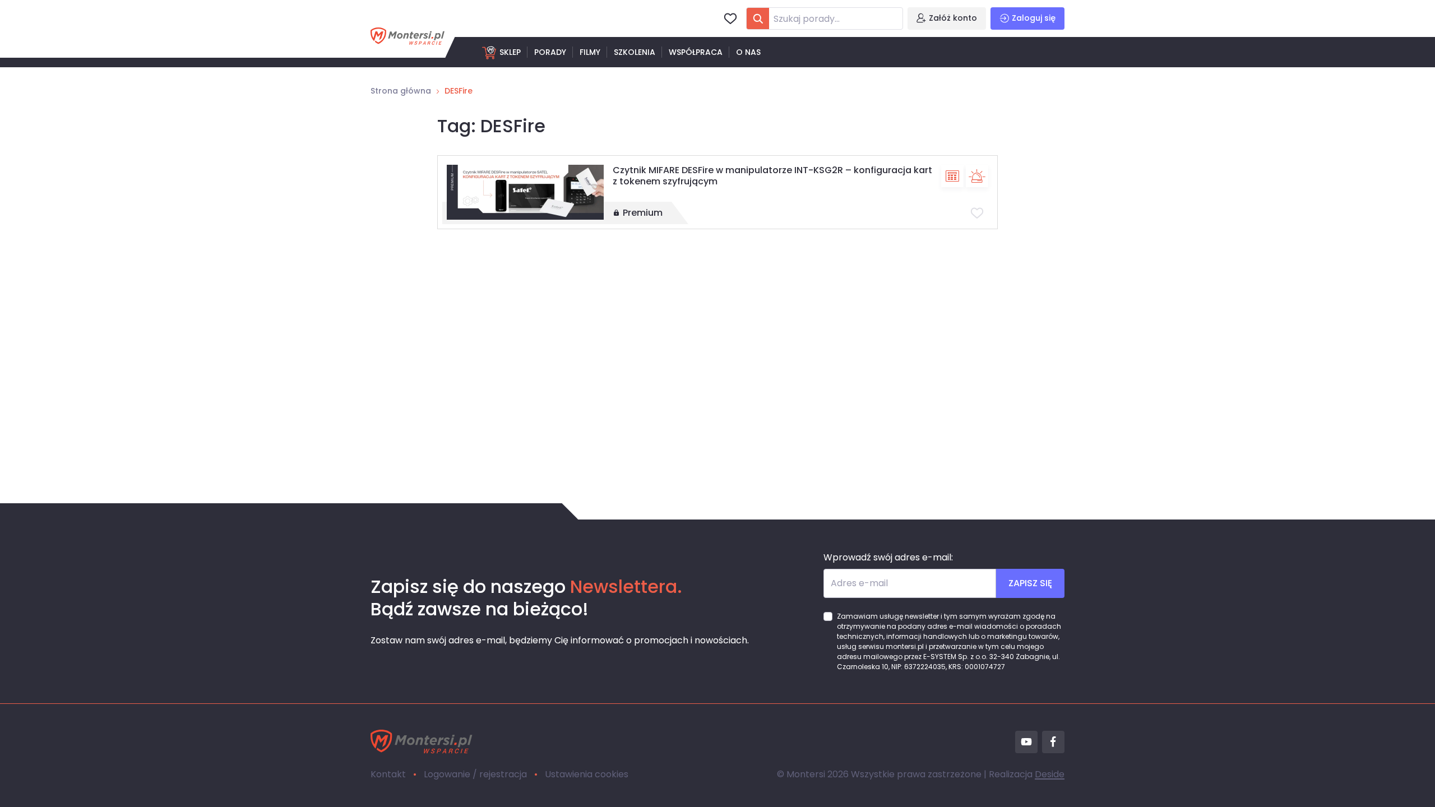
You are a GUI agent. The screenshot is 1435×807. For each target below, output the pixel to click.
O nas (748, 52)
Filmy (590, 52)
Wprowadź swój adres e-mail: (888, 557)
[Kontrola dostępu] (952, 176)
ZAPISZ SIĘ (1030, 583)
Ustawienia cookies (586, 774)
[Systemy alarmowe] (977, 176)
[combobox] (824, 18)
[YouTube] (1026, 742)
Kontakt (388, 774)
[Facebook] (1053, 742)
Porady (550, 52)
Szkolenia (634, 52)
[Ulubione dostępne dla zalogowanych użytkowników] (977, 213)
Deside (1049, 774)
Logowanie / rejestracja (475, 774)
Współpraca (696, 52)
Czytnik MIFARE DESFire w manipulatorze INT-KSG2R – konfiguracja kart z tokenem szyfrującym (772, 176)
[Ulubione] (730, 18)
